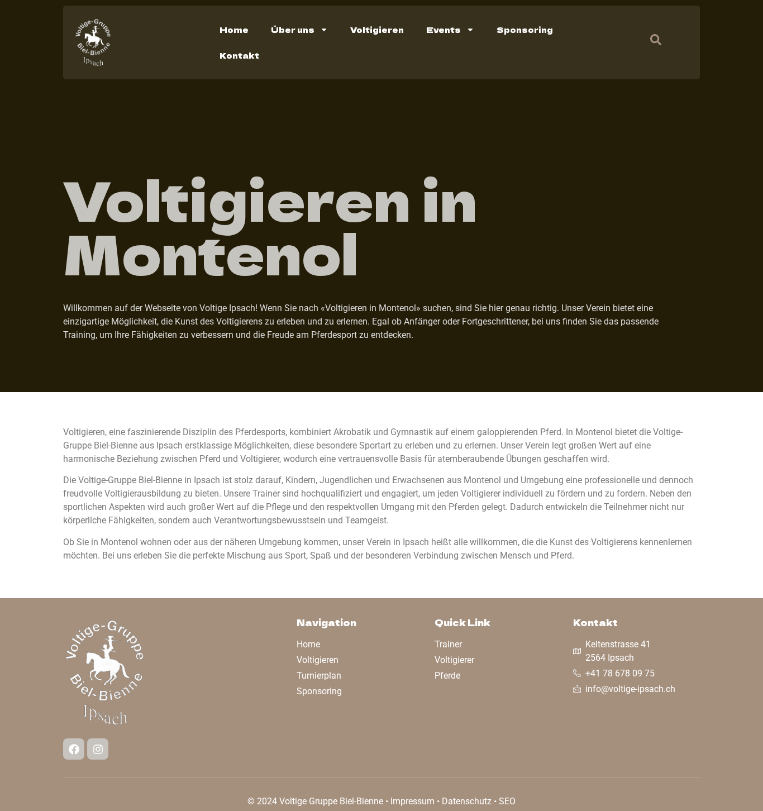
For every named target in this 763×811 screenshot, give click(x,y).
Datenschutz (467, 801)
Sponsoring (525, 29)
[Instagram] (97, 749)
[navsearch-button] (650, 42)
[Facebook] (73, 749)
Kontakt (239, 55)
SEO (507, 801)
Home (234, 29)
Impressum (412, 801)
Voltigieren (377, 29)
